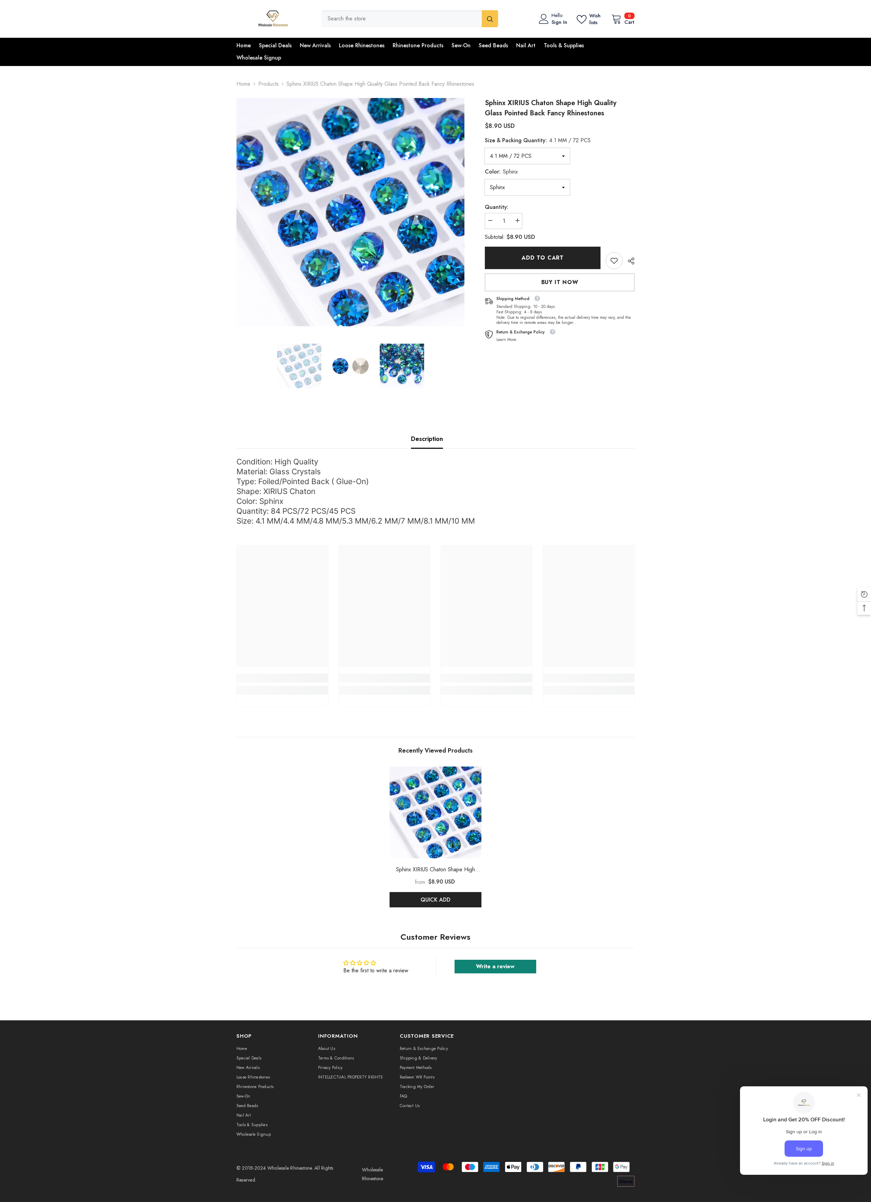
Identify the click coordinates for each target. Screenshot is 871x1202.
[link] (614, 260)
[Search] (410, 18)
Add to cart (543, 258)
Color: (501, 172)
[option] (350, 212)
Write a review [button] (495, 966)
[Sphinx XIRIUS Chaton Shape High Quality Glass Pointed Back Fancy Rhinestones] (435, 812)
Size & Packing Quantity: (538, 140)
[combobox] (402, 18)
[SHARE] (629, 261)
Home (243, 84)
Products (268, 84)
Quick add (435, 900)
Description (427, 438)
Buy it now (559, 282)
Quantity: (496, 207)
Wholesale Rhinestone (289, 1168)
